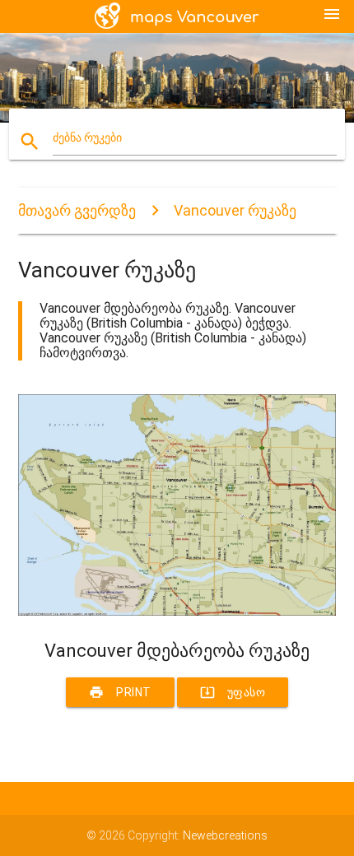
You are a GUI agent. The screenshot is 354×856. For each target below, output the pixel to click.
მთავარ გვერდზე (77, 210)
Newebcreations (225, 835)
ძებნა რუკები (87, 137)
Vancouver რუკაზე (235, 210)
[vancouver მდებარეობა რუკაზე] (177, 611)
